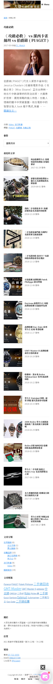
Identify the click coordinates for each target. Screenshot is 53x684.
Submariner (33, 597)
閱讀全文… (10, 110)
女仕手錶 (11, 545)
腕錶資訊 (8, 569)
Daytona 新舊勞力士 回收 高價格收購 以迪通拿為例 (36, 304)
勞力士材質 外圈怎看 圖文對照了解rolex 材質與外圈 (40, 519)
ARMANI (40, 589)
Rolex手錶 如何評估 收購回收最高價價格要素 (36, 446)
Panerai (7, 584)
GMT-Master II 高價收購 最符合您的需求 (36, 351)
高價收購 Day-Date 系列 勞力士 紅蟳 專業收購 (36, 328)
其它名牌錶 (12, 555)
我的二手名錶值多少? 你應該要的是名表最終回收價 (36, 209)
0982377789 (14, 657)
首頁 (5, 18)
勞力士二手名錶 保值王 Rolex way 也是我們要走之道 (36, 471)
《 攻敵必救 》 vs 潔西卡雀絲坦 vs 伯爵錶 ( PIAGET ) (26, 38)
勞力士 (10, 558)
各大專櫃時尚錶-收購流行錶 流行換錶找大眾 (37, 494)
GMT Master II (29, 589)
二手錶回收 (41, 584)
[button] (43, 667)
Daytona (13, 597)
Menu (46, 4)
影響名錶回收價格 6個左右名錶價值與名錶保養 (40, 181)
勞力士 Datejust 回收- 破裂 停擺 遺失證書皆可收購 (36, 399)
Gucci (6, 597)
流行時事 (19, 124)
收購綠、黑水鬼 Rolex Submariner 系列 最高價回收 (36, 377)
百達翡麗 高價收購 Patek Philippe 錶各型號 (36, 280)
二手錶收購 (22, 601)
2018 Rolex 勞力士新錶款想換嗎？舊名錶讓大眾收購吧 (36, 424)
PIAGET (12, 127)
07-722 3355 (13, 654)
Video (11, 124)
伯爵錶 (19, 127)
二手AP (20, 593)
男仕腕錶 (11, 548)
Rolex (27, 593)
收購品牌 (8, 552)
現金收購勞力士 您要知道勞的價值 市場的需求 (40, 162)
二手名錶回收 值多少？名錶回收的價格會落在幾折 (37, 257)
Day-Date (11, 601)
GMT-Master (12, 588)
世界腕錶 (8, 542)
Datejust (22, 597)
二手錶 (44, 593)
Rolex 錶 (35, 593)
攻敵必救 (27, 127)
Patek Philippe (26, 584)
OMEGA (13, 593)
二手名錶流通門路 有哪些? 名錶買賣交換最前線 (36, 233)
